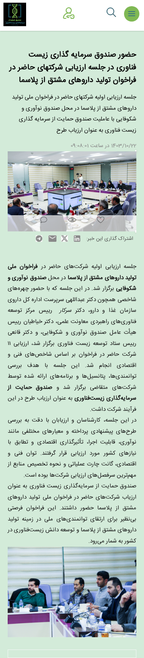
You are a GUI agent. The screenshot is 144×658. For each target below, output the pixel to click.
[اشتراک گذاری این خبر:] (72, 191)
